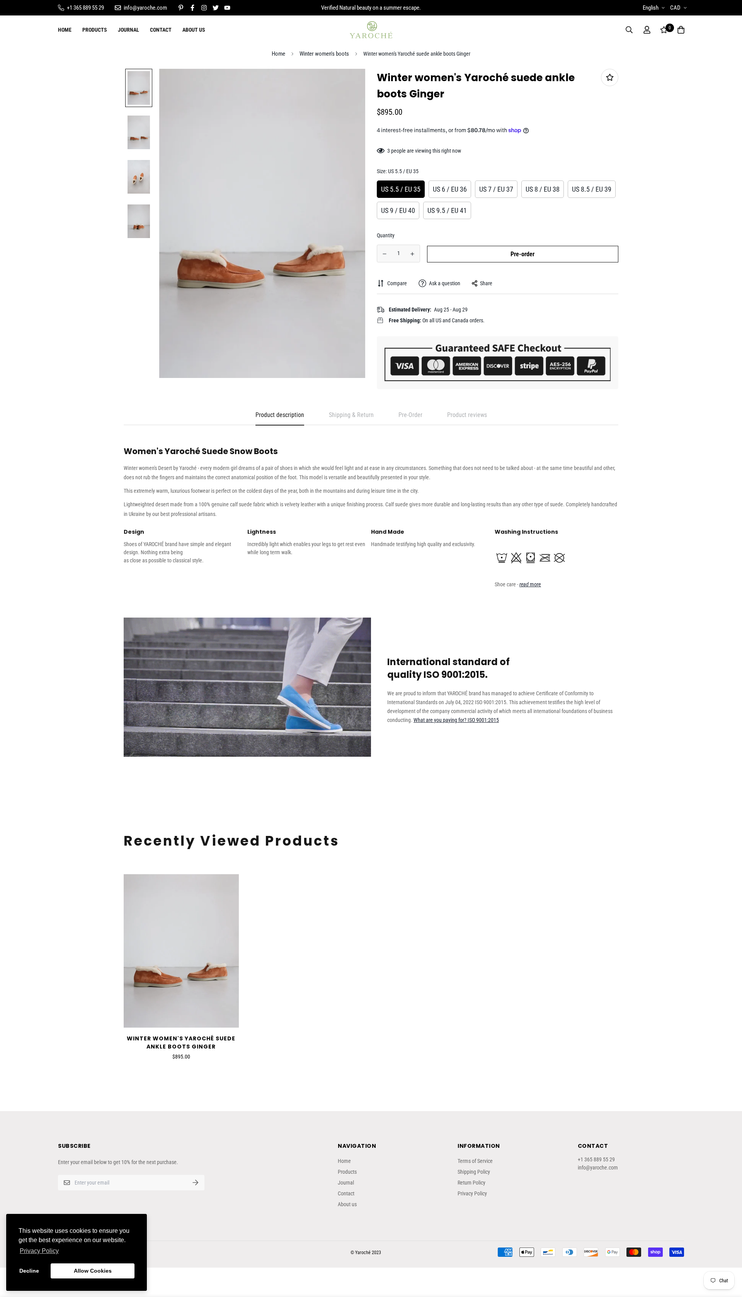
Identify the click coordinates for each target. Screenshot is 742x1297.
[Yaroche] (371, 29)
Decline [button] (29, 1271)
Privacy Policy (472, 1193)
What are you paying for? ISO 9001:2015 (456, 720)
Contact (161, 30)
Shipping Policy (474, 1172)
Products (94, 30)
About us (193, 30)
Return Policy (471, 1183)
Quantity (386, 235)
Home (64, 30)
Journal (128, 30)
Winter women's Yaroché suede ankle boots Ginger (181, 1042)
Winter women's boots (324, 53)
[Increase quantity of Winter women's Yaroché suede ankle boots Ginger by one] (412, 254)
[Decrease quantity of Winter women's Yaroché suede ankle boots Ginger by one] (384, 254)
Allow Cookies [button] (93, 1271)
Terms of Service (475, 1161)
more (530, 584)
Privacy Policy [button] (39, 1251)
